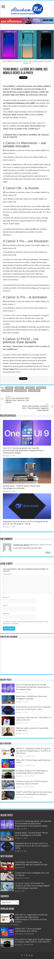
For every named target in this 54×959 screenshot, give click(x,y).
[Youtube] (32, 955)
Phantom (7, 115)
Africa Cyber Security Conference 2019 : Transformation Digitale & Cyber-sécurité (35, 407)
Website (6, 614)
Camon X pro (7, 391)
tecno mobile (34, 391)
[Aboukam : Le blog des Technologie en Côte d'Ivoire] (27, 8)
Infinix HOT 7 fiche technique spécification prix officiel (28, 930)
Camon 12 (30, 388)
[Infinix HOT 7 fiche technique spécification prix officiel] (8, 763)
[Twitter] (27, 955)
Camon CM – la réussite (22, 188)
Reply (48, 552)
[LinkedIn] (29, 955)
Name (6, 597)
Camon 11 (19, 388)
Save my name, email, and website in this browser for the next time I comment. (25, 623)
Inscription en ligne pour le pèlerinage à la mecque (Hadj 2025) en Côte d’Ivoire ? (33, 940)
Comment (7, 574)
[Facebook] (24, 955)
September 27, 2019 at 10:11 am (40, 545)
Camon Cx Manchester (21, 143)
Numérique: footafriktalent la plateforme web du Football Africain (31, 863)
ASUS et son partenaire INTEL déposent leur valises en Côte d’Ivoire (18, 399)
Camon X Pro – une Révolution (27, 241)
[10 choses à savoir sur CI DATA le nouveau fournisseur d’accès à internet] (8, 784)
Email (5, 605)
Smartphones (21, 391)
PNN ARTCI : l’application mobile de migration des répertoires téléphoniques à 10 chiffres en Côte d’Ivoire (33, 751)
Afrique (9, 388)
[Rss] (22, 955)
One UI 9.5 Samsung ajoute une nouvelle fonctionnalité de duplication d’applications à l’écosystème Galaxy (23, 450)
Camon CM (41, 388)
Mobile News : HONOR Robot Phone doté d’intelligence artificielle (21, 487)
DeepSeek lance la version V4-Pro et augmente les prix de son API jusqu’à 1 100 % (25, 522)
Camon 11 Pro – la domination (26, 297)
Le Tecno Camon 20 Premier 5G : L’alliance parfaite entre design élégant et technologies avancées (32, 885)
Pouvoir (20, 115)
